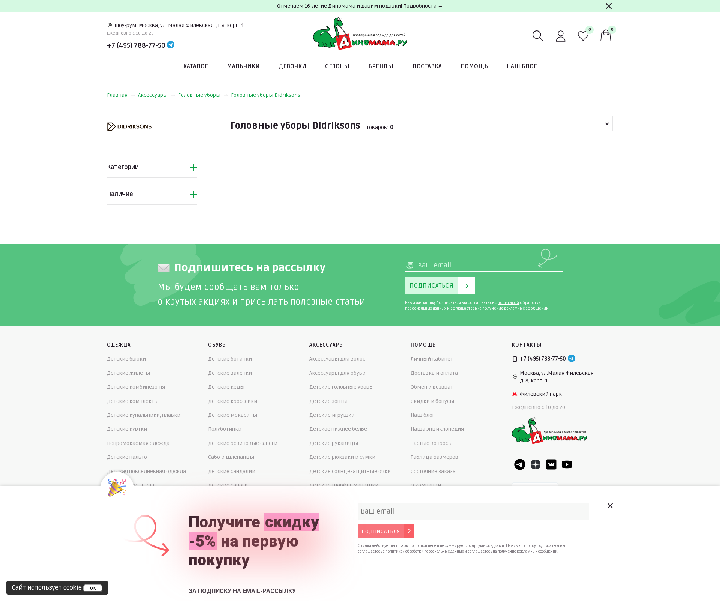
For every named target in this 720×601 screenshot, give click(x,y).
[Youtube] (567, 464)
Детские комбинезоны (136, 387)
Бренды (380, 66)
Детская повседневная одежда (146, 471)
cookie (72, 588)
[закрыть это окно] (610, 505)
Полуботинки (225, 429)
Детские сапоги (228, 485)
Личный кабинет (432, 359)
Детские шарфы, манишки (343, 485)
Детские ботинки (230, 359)
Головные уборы (199, 95)
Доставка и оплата (434, 373)
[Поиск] (538, 36)
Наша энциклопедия (437, 429)
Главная (117, 95)
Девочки (292, 66)
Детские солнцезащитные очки (350, 471)
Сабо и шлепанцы (231, 457)
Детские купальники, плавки (143, 415)
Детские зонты (328, 401)
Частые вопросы (432, 443)
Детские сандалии (231, 471)
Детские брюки (126, 359)
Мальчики (243, 66)
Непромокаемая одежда (138, 443)
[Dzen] (536, 464)
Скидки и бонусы (432, 401)
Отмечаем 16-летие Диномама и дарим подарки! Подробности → (360, 6)
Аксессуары (153, 95)
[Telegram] (170, 45)
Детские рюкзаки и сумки (342, 457)
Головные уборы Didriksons (265, 95)
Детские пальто (127, 457)
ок (93, 588)
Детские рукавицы (333, 443)
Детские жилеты (128, 373)
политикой (508, 302)
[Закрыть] (608, 6)
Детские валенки (230, 373)
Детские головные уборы (341, 387)
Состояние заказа (433, 471)
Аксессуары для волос (337, 359)
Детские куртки (127, 429)
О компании (426, 485)
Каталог (195, 66)
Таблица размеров (434, 457)
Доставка (427, 66)
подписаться (381, 531)
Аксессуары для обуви (337, 373)
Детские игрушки (332, 415)
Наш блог (522, 66)
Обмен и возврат (432, 387)
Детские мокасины (232, 415)
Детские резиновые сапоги (243, 443)
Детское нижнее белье (338, 429)
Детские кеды (226, 387)
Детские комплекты (133, 401)
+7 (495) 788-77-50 (136, 45)
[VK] (551, 464)
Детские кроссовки (232, 401)
